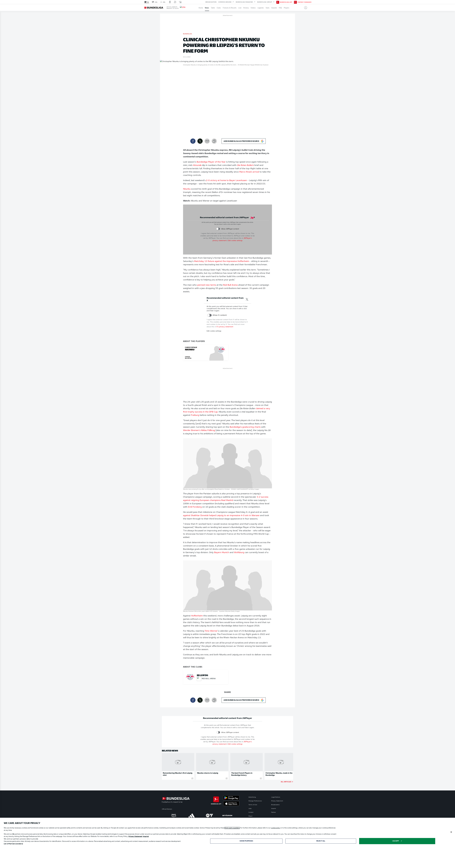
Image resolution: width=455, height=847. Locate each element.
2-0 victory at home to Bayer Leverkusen (226, 181)
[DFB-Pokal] (170, 2)
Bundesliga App (286, 2)
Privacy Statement (277, 801)
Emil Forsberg (195, 507)
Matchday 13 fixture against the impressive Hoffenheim (221, 261)
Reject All (320, 841)
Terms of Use (252, 805)
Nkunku (187, 189)
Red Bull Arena (230, 285)
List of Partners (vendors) (13, 844)
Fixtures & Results (230, 7)
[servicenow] (227, 815)
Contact (250, 812)
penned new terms (206, 285)
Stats (267, 7)
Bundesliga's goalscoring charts (245, 427)
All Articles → (287, 782)
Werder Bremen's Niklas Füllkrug (199, 430)
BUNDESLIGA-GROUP (265, 2)
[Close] (451, 832)
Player (250, 816)
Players (286, 7)
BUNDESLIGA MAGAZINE (244, 2)
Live (239, 7)
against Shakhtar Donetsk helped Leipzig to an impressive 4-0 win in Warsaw (221, 516)
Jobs (250, 808)
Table (213, 7)
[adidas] (191, 815)
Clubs (219, 7)
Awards (274, 7)
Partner (273, 812)
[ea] (209, 815)
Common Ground (225, 2)
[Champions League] (175, 2)
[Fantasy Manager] (295, 2)
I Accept (395, 841)
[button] (304, 7)
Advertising (252, 797)
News (207, 7)
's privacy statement (224, 327)
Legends (261, 7)
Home (201, 7)
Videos (253, 7)
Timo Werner (211, 631)
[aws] (173, 815)
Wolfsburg (239, 553)
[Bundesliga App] (277, 2)
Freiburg (195, 415)
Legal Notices (275, 797)
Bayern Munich (221, 553)
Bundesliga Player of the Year (211, 162)
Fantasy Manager (304, 2)
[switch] (218, 229)
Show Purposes (246, 841)
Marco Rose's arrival (249, 172)
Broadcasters (211, 2)
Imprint (273, 808)
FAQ (280, 7)
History (246, 7)
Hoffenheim (197, 616)
